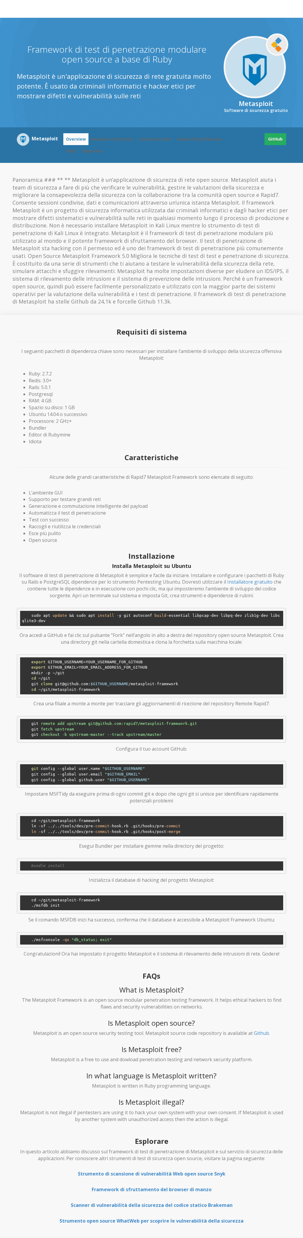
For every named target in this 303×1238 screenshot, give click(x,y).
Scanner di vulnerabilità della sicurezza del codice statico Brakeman (152, 1205)
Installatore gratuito (250, 582)
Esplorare (92, 151)
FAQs (71, 151)
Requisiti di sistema (112, 139)
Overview (76, 139)
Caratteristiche (155, 139)
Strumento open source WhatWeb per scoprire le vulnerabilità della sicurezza (151, 1221)
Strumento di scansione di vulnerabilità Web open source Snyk (151, 1173)
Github (261, 1033)
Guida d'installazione (199, 139)
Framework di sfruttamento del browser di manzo (152, 1189)
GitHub (275, 139)
